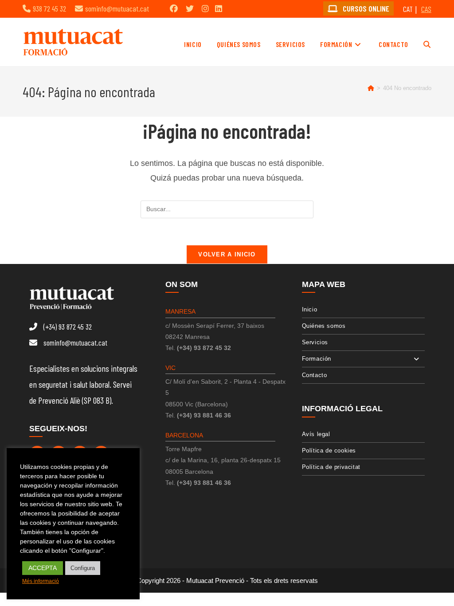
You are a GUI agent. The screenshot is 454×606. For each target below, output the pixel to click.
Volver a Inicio (227, 254)
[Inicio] (371, 88)
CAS (426, 9)
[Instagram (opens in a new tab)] (205, 8)
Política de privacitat (331, 467)
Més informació (40, 581)
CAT (408, 9)
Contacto (314, 375)
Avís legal (316, 434)
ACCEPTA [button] (42, 567)
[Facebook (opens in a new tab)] (174, 8)
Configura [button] (82, 568)
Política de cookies (329, 450)
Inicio (309, 309)
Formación (316, 358)
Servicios (315, 342)
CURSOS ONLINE (365, 8)
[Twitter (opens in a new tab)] (190, 8)
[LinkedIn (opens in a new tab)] (218, 8)
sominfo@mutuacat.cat (117, 8)
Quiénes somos (324, 326)
